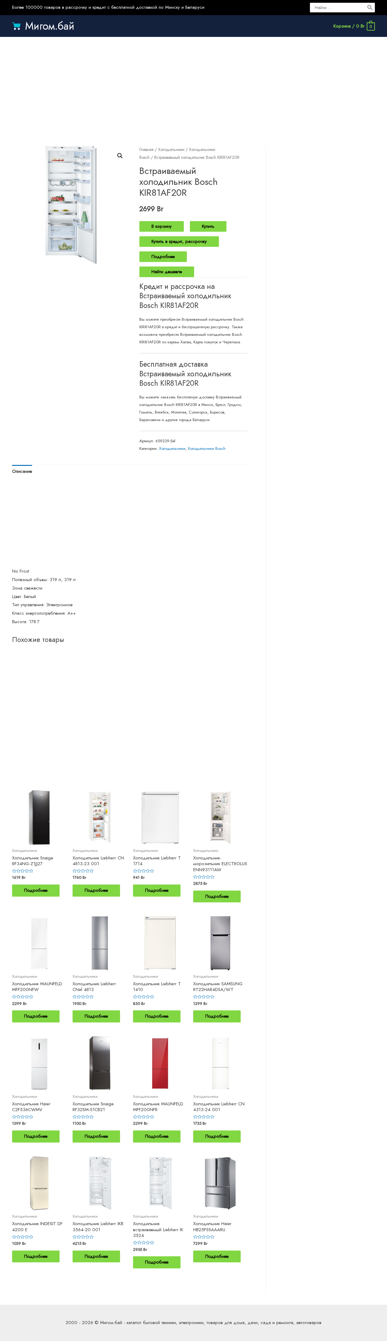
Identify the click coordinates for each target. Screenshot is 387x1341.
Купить (208, 226)
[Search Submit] (370, 7)
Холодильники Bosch (207, 448)
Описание (22, 471)
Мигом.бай (49, 26)
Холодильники (171, 149)
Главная (146, 149)
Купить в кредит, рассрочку (179, 241)
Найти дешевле (166, 271)
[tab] (22, 471)
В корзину (161, 226)
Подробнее (163, 256)
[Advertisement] (193, 85)
